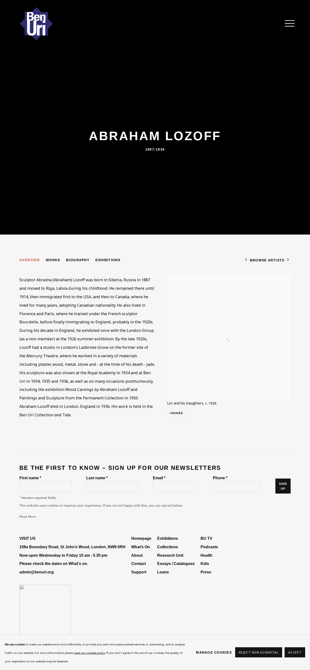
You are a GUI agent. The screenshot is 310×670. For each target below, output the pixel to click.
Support (138, 572)
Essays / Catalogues (176, 563)
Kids (205, 563)
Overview (29, 260)
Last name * (97, 478)
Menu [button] (287, 23)
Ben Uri (36, 24)
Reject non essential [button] (259, 653)
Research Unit (170, 555)
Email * (159, 478)
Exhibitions (107, 260)
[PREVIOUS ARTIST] (246, 260)
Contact (138, 563)
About (137, 555)
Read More (28, 516)
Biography (77, 260)
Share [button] (177, 413)
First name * (30, 478)
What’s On (140, 547)
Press (206, 572)
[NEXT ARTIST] (288, 260)
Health (206, 555)
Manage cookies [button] (214, 652)
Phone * (220, 478)
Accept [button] (295, 653)
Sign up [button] (283, 486)
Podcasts (209, 547)
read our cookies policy (89, 653)
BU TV (206, 538)
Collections (167, 547)
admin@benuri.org (36, 572)
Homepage (141, 538)
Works (53, 260)
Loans (163, 572)
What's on (78, 563)
